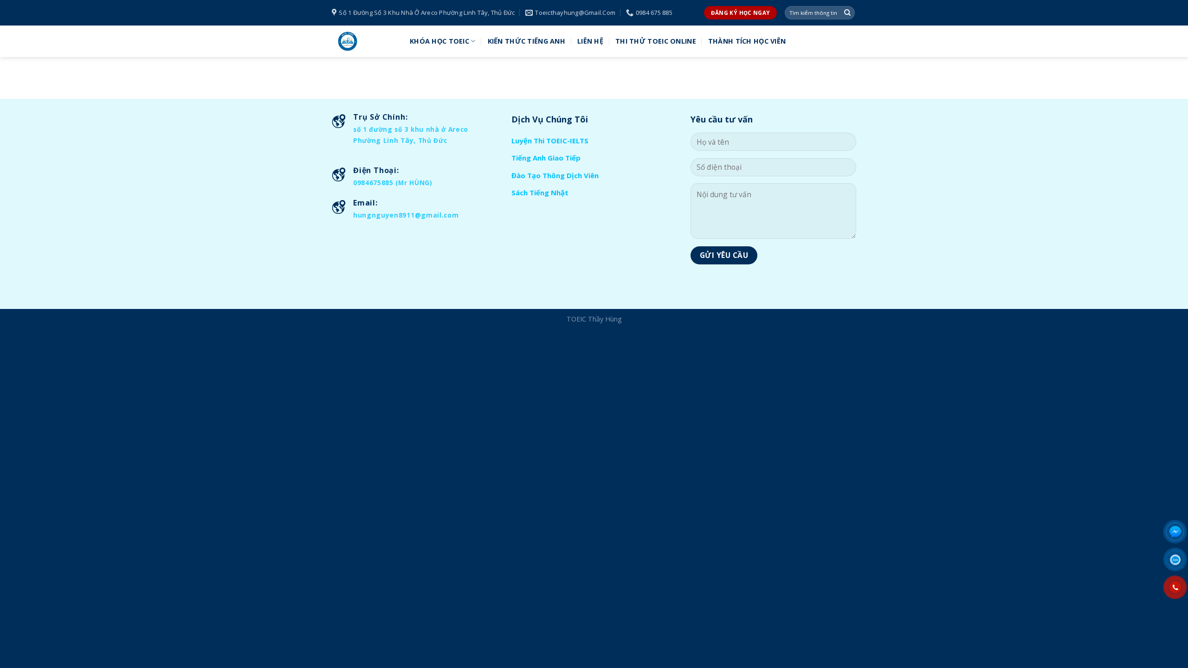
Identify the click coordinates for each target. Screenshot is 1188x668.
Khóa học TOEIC (439, 41)
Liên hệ (590, 41)
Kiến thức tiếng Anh (526, 41)
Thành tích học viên (747, 41)
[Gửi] (847, 13)
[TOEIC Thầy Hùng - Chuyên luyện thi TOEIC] (364, 41)
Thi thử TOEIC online (655, 41)
